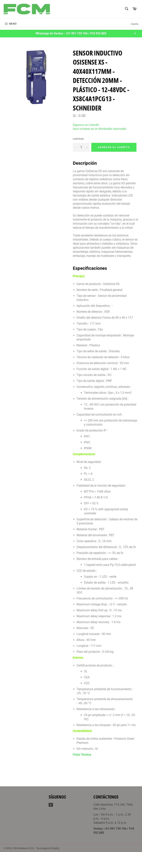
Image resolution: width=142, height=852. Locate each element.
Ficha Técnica (82, 754)
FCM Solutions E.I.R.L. (23, 848)
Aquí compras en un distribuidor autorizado (99, 128)
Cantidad (78, 139)
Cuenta (134, 24)
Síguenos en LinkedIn (86, 125)
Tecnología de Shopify (47, 848)
